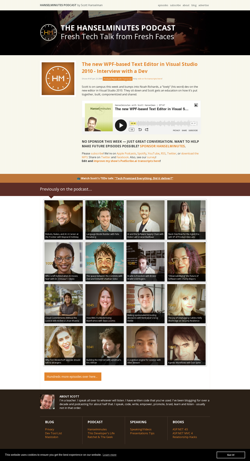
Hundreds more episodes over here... (72, 376)
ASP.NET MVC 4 (183, 433)
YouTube (154, 153)
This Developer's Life (101, 433)
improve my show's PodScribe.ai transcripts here (127, 161)
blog (194, 5)
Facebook (122, 157)
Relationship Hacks (185, 437)
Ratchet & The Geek (100, 437)
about (186, 5)
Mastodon (51, 437)
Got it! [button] (231, 455)
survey (151, 157)
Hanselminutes (97, 429)
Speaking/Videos (141, 429)
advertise (203, 5)
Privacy (49, 429)
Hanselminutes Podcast (71, 5)
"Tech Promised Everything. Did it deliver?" (144, 178)
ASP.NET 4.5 (180, 429)
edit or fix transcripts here (150, 78)
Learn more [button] (109, 454)
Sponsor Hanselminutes (162, 146)
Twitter (171, 153)
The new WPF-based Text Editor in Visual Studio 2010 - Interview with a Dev (140, 67)
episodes (163, 5)
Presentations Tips (142, 433)
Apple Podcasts (126, 153)
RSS (163, 153)
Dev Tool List (53, 433)
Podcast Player (118, 78)
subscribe (175, 5)
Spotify (141, 153)
